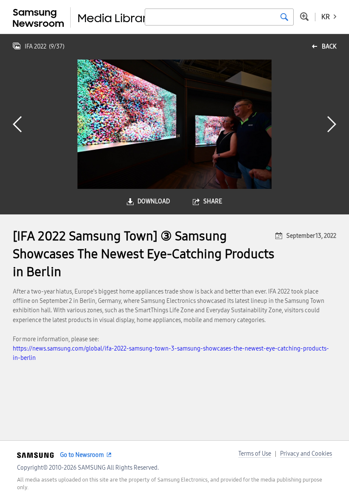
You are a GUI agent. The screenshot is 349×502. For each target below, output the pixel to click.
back (329, 46)
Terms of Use (254, 453)
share (212, 201)
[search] (284, 17)
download (153, 201)
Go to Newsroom (82, 455)
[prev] (17, 124)
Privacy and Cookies (306, 453)
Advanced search (304, 16)
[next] (331, 124)
